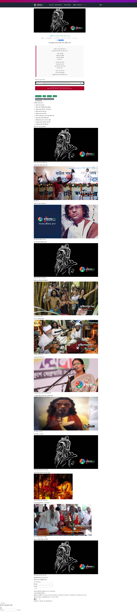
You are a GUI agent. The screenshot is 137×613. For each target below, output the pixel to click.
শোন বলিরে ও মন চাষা (38, 434)
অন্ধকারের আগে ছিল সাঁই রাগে (42, 124)
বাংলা (102, 4)
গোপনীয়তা (43, 593)
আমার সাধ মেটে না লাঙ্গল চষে (40, 203)
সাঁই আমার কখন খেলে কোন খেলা (40, 577)
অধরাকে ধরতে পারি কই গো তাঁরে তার (43, 109)
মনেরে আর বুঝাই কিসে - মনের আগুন (41, 503)
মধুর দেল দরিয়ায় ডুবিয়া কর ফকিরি (41, 539)
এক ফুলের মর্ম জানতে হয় (39, 357)
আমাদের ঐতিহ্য (67, 5)
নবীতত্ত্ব (55, 96)
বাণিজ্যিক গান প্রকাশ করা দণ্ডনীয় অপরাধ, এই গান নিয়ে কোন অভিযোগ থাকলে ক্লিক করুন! (59, 88)
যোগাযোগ (35, 593)
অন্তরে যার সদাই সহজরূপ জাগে (42, 117)
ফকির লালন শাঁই (38, 96)
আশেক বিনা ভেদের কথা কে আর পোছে (42, 472)
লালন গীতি (57, 38)
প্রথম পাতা (51, 5)
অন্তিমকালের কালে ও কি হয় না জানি (43, 120)
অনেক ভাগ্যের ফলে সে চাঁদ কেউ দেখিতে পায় (45, 115)
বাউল (44, 96)
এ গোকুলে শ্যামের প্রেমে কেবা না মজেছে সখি (43, 395)
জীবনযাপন (79, 5)
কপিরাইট (39, 593)
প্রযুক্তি (74, 5)
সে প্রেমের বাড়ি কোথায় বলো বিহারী (49, 98)
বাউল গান (85, 5)
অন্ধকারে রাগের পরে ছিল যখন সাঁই (43, 122)
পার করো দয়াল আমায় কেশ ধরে (40, 242)
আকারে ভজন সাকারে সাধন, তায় (40, 165)
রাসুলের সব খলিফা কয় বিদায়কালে (40, 280)
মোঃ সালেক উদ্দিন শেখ (48, 601)
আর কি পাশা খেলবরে (40, 105)
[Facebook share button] (56, 40)
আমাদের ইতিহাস (58, 5)
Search (98, 4)
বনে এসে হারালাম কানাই (39, 318)
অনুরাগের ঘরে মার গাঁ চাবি (41, 113)
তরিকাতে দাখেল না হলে (39, 98)
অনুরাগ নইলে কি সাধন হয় (41, 111)
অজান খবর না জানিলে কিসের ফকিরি (43, 107)
